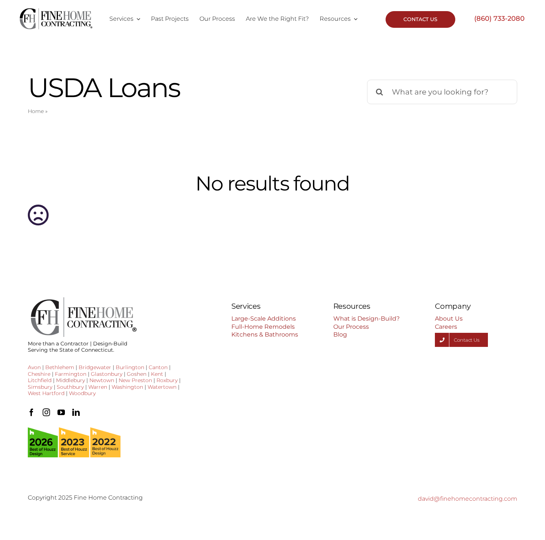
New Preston (135, 380)
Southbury (70, 387)
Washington (127, 387)
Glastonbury (106, 374)
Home (36, 111)
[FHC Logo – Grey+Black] (56, 10)
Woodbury (82, 393)
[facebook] (31, 412)
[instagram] (46, 412)
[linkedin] (76, 412)
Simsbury (40, 387)
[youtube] (61, 412)
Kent (157, 374)
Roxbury (167, 380)
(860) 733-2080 (499, 18)
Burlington (130, 367)
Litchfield (40, 380)
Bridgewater (95, 367)
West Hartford (46, 393)
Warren (97, 387)
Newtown (101, 380)
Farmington (70, 374)
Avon (34, 367)
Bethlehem (59, 367)
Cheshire (39, 374)
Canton (158, 367)
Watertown (162, 387)
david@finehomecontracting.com (467, 498)
